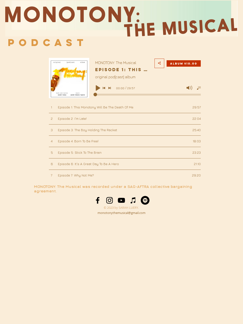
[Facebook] (97, 200)
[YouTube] (121, 200)
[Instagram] (109, 200)
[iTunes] (133, 200)
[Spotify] (145, 200)
